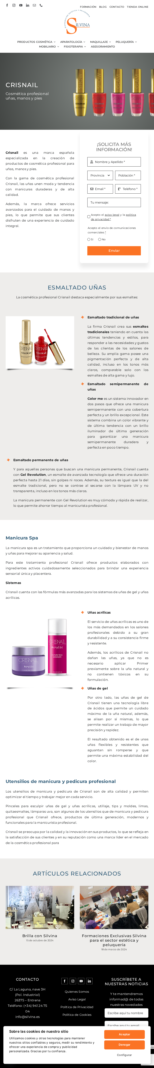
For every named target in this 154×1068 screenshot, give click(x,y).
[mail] (34, 5)
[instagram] (13, 5)
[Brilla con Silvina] (40, 907)
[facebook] (7, 5)
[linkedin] (27, 5)
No (104, 239)
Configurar (124, 1055)
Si (92, 239)
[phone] (41, 5)
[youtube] (20, 5)
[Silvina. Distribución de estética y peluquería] (77, 11)
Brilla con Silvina (39, 936)
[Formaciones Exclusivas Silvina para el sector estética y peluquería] (114, 907)
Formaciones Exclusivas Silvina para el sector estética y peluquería (114, 940)
